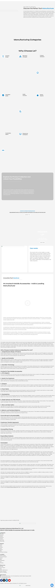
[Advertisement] (39, 26)
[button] (27, 303)
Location (2, 554)
